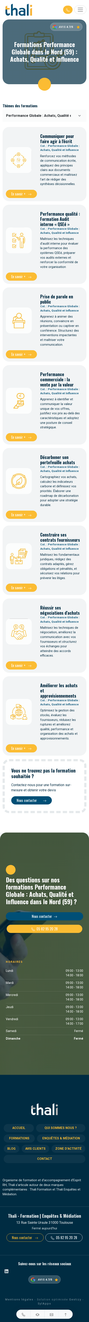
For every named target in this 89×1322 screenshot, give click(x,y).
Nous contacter (27, 800)
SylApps (44, 1303)
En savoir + (18, 193)
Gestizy (75, 1299)
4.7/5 (70, 26)
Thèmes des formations (20, 106)
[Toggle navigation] (80, 9)
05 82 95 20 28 (47, 928)
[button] (68, 10)
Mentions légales (19, 1299)
